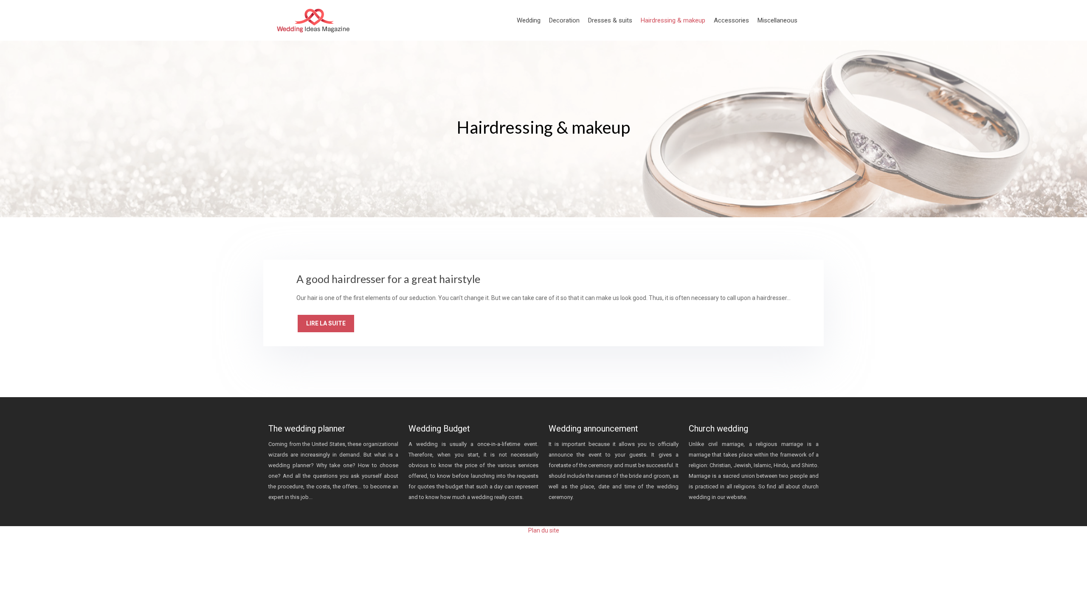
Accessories (731, 20)
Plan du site (543, 530)
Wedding (529, 20)
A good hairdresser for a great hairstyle (388, 278)
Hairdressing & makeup (673, 20)
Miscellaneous (777, 20)
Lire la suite (326, 323)
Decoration (564, 20)
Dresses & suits (610, 20)
